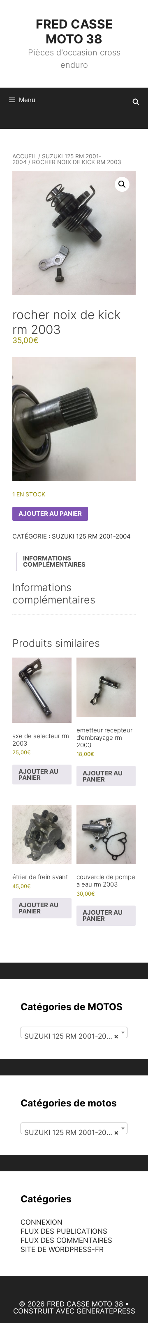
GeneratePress (105, 1311)
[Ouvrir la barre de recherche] (136, 102)
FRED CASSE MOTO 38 (74, 31)
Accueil (24, 156)
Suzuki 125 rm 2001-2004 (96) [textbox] (75, 1036)
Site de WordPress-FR (62, 1249)
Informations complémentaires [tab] (54, 561)
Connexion (41, 1222)
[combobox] (74, 1032)
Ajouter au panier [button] (38, 775)
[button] (122, 184)
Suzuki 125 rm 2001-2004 (56, 159)
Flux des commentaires (66, 1240)
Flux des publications (64, 1231)
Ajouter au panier (50, 513)
